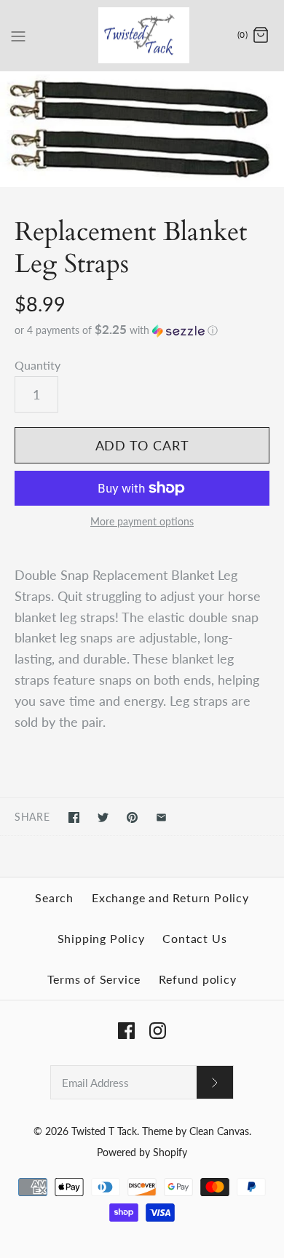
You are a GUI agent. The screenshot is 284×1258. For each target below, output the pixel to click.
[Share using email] (161, 817)
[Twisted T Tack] (142, 35)
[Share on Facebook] (73, 817)
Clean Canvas (219, 1131)
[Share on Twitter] (103, 817)
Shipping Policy (101, 938)
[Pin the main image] (132, 817)
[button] (142, 330)
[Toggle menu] (18, 35)
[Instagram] (157, 1030)
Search (54, 897)
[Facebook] (126, 1030)
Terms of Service (94, 979)
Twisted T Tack (104, 1131)
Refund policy (197, 979)
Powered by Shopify (142, 1152)
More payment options (142, 522)
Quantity (37, 365)
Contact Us (194, 938)
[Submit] (215, 1082)
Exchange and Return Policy (170, 897)
